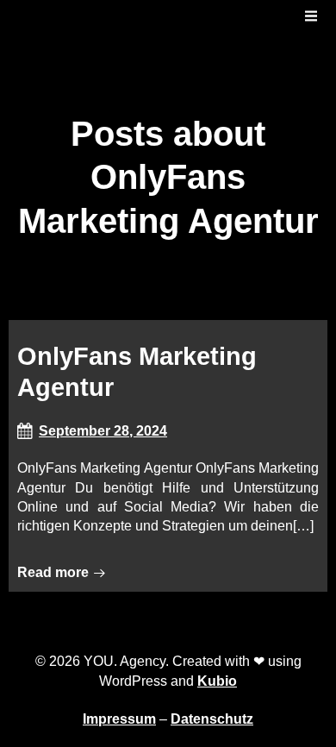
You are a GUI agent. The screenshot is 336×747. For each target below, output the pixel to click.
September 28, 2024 (103, 431)
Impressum (119, 719)
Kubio (217, 681)
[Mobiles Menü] (311, 16)
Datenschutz (212, 719)
